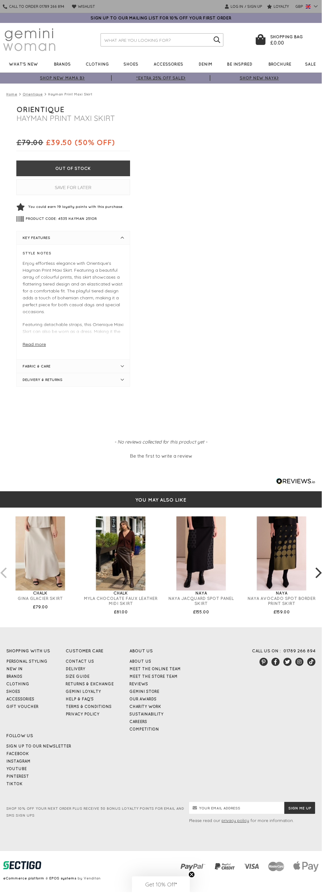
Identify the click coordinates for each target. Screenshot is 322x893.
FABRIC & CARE (37, 366)
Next (318, 566)
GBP (299, 6)
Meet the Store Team (153, 676)
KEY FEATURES (36, 238)
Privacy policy (82, 714)
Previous (3, 566)
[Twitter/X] (287, 662)
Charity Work (145, 706)
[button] (160, 455)
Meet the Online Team (155, 669)
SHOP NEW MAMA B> (62, 77)
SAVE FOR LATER (73, 187)
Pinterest (17, 776)
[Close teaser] (191, 874)
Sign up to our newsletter (38, 746)
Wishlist (86, 6)
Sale (310, 64)
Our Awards (142, 699)
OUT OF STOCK (73, 168)
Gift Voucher (22, 706)
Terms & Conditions (89, 706)
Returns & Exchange (90, 684)
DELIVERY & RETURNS (43, 380)
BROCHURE (279, 64)
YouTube (16, 768)
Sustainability (146, 714)
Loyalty (281, 6)
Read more (34, 344)
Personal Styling (26, 661)
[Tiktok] (311, 662)
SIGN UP (254, 6)
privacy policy (235, 820)
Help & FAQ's (80, 699)
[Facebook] (275, 662)
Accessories (168, 64)
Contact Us (80, 661)
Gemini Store (144, 691)
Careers (138, 721)
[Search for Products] (216, 40)
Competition (144, 729)
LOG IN (236, 6)
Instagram (18, 761)
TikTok (14, 783)
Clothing (97, 64)
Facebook (17, 753)
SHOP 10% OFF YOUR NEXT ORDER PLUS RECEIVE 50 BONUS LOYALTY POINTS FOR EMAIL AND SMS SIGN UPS (95, 811)
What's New (23, 64)
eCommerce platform (23, 878)
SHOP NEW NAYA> (259, 77)
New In (14, 669)
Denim (205, 64)
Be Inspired (239, 64)
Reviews (138, 684)
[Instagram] (299, 662)
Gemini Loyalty (83, 691)
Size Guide (78, 676)
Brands (62, 64)
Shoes (130, 64)
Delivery (75, 669)
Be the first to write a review (161, 456)
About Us (140, 661)
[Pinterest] (263, 662)
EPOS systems (62, 878)
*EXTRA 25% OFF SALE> (161, 77)
